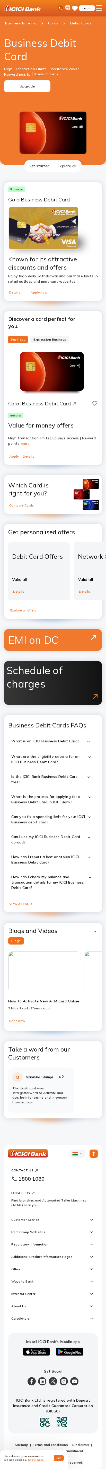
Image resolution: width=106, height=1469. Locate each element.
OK (58, 1458)
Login (87, 8)
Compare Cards (21, 505)
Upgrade (27, 86)
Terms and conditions (50, 1445)
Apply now (39, 292)
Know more (44, 74)
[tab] (39, 166)
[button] (53, 931)
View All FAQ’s (20, 904)
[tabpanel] (53, 645)
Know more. (36, 1460)
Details (14, 292)
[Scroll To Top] (94, 1154)
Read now (17, 1021)
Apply (14, 456)
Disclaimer (80, 1445)
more (25, 443)
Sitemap (22, 1445)
